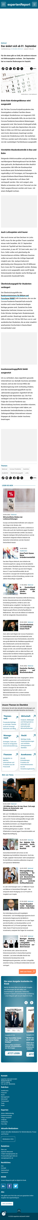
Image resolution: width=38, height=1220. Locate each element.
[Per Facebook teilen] (14, 68)
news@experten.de (7, 1158)
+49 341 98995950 (9, 1084)
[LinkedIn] (3, 1186)
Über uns (4, 1149)
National (4, 43)
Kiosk (24, 1180)
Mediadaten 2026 (8, 1139)
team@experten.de (11, 1154)
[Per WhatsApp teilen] (10, 68)
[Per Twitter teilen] (21, 68)
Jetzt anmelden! (7, 1203)
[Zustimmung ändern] (4, 1213)
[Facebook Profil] (9, 1186)
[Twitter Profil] (15, 1186)
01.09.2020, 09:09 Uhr (17, 49)
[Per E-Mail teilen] (3, 68)
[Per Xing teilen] (18, 68)
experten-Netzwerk (7, 1151)
